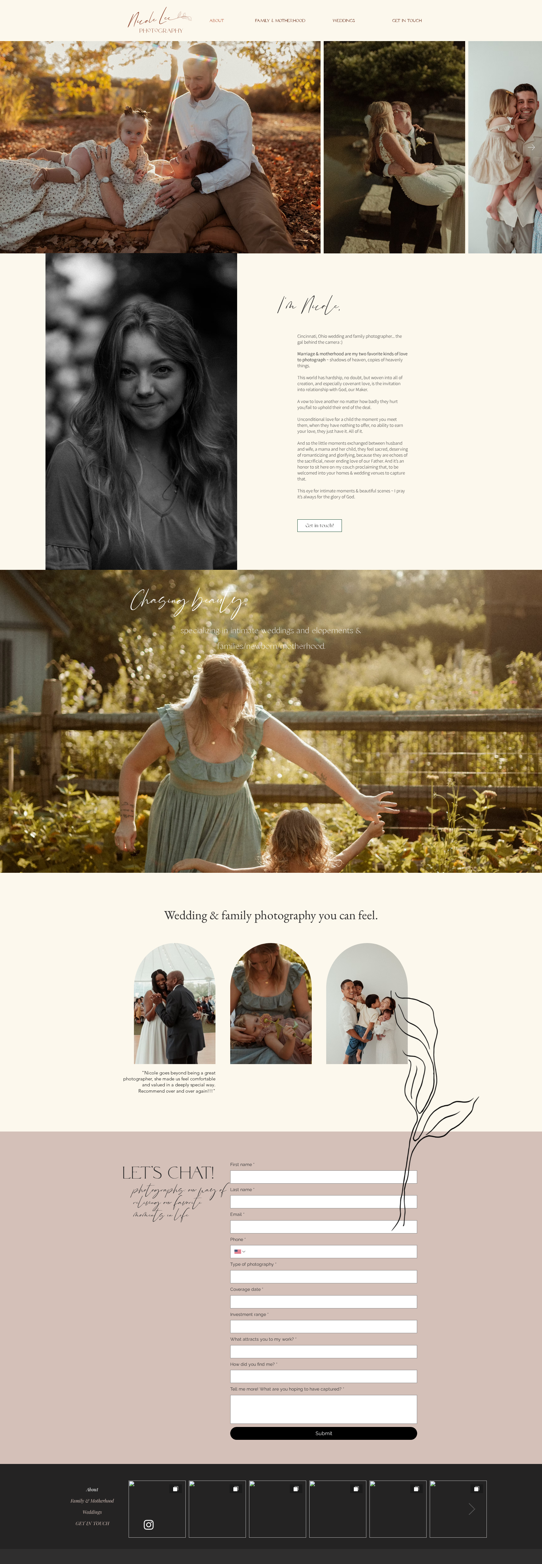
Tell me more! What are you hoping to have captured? (287, 1389)
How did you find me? (254, 1364)
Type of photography (253, 1264)
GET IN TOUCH (92, 1523)
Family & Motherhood (92, 1501)
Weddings (92, 1512)
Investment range (249, 1314)
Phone (238, 1239)
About (92, 1489)
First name (242, 1164)
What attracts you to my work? (263, 1339)
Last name (242, 1189)
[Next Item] (531, 147)
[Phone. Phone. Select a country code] (240, 1251)
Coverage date (246, 1289)
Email (237, 1214)
